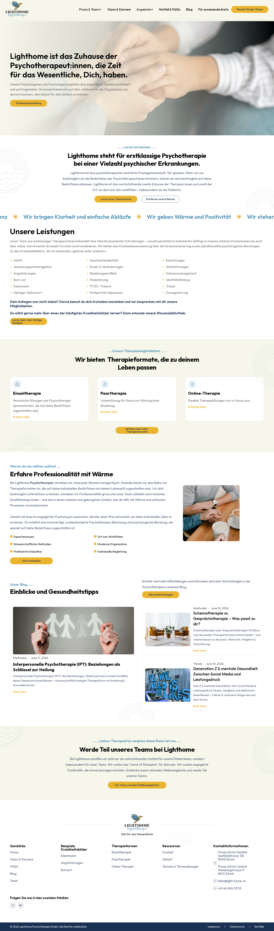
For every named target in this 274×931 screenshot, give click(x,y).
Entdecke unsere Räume (160, 199)
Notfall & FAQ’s (169, 9)
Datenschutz (237, 926)
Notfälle (259, 926)
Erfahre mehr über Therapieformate (137, 430)
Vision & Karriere (119, 9)
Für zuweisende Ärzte (213, 9)
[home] (17, 9)
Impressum (214, 926)
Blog (189, 9)
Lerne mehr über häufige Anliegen (27, 321)
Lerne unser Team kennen (115, 199)
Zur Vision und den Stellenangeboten (137, 785)
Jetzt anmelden (31, 560)
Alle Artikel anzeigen (160, 594)
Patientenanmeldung (28, 103)
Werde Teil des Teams (250, 9)
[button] (91, 9)
